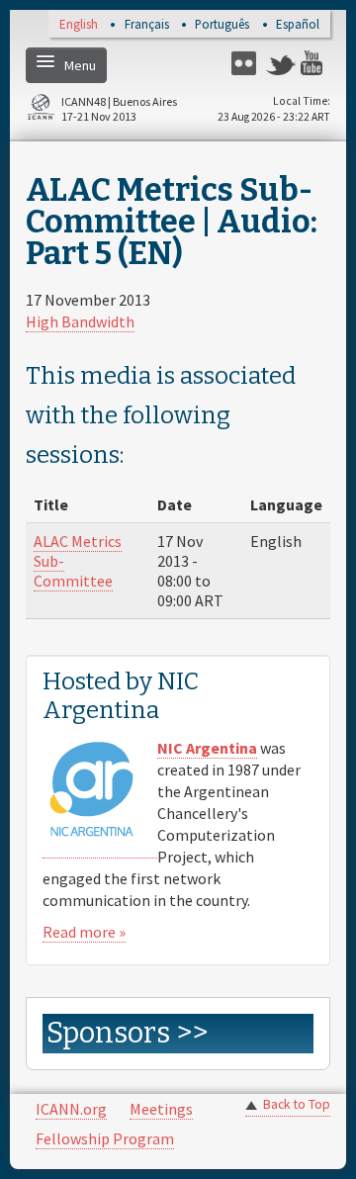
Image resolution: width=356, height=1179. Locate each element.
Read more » (84, 932)
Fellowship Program (105, 1138)
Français (147, 25)
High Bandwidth (80, 321)
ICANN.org (71, 1109)
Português (222, 25)
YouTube (315, 62)
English (78, 25)
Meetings (161, 1109)
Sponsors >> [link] (127, 1033)
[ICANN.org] (40, 110)
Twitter (281, 62)
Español (297, 25)
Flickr (246, 62)
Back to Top (296, 1104)
